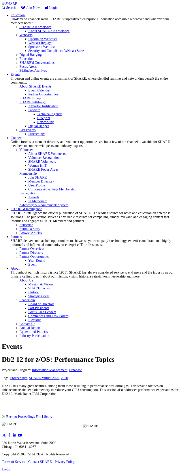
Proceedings (18, 378)
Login (53, 7)
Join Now (32, 7)
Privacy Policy (65, 462)
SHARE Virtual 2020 (44, 378)
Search (10, 7)
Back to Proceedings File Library (28, 416)
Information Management (49, 370)
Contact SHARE (40, 462)
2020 (64, 378)
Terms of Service (13, 462)
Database (75, 370)
